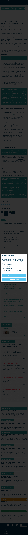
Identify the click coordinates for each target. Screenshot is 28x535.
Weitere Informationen (6, 266)
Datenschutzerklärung (7, 264)
